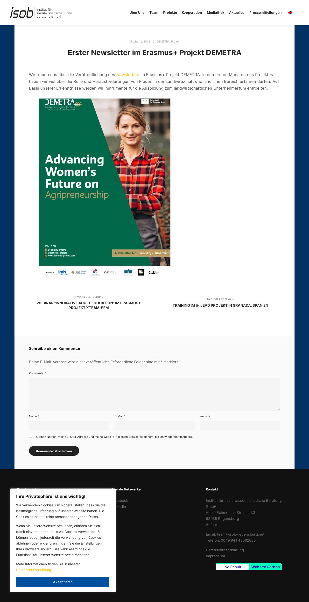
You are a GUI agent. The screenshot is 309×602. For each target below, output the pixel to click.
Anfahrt (212, 524)
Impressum (215, 556)
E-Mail (120, 416)
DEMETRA (163, 41)
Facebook (120, 500)
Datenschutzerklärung (33, 570)
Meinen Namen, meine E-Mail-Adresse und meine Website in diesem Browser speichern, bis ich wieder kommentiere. (114, 437)
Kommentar (38, 373)
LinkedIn (119, 506)
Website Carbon (265, 567)
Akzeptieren (62, 582)
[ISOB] (41, 12)
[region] (63, 540)
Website (205, 416)
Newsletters (128, 74)
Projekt (175, 41)
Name (34, 416)
